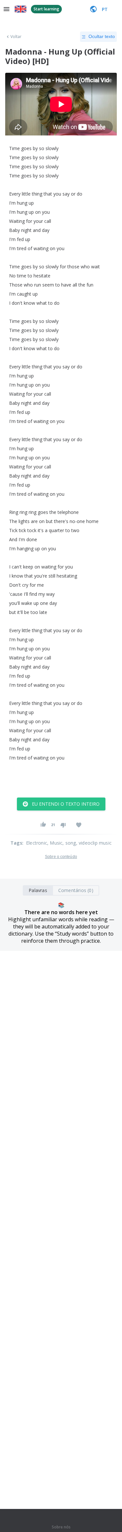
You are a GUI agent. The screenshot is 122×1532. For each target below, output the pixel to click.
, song (69, 843)
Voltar (16, 37)
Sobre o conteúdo (61, 856)
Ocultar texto (101, 36)
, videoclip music (94, 843)
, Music (54, 843)
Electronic (36, 843)
